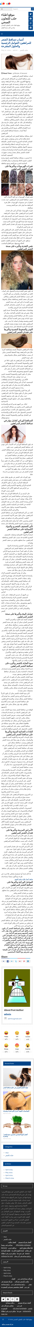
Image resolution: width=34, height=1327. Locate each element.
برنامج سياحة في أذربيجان (22, 1256)
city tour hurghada (20, 1308)
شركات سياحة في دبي (25, 1279)
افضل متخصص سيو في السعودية (12, 1287)
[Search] (32, 9)
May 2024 (8, 1172)
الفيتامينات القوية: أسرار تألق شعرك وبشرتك (16, 1111)
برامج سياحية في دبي (18, 1284)
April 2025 (9, 1170)
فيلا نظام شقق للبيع (26, 1248)
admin (7, 1014)
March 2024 (9, 1178)
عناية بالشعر (24, 50)
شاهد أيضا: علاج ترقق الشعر (23, 879)
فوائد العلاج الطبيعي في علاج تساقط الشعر (15, 1087)
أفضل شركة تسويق (24, 1242)
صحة (7, 1153)
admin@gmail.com (15, 1019)
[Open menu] (2, 9)
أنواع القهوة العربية (18, 1251)
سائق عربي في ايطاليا (8, 1253)
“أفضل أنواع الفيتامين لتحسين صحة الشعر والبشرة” (15, 1135)
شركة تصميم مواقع (7, 1324)
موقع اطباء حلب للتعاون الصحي (9, 18)
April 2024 (9, 1175)
